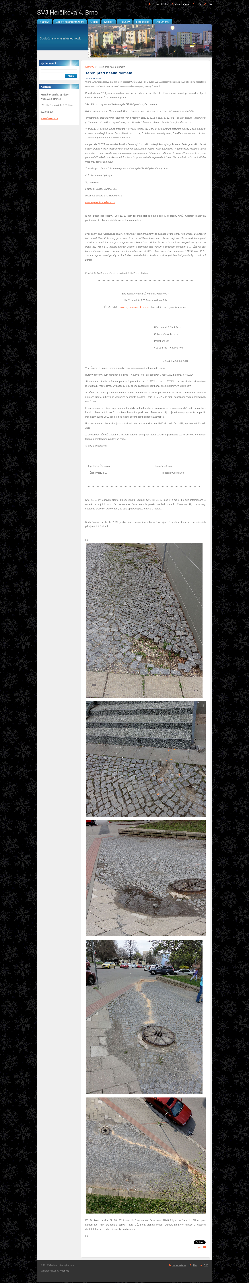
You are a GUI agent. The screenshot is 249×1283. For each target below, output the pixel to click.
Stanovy (89, 66)
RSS (198, 4)
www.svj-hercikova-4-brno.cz (135, 307)
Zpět (199, 1247)
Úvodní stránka (160, 4)
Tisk (209, 4)
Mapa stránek (182, 4)
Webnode (64, 1271)
